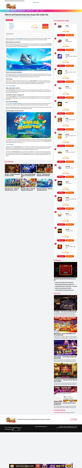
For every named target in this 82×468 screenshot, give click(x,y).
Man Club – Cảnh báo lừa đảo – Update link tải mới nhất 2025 (44, 175)
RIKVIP (67, 40)
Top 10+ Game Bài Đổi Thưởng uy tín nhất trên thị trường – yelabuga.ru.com (66, 427)
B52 (66, 70)
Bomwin (67, 181)
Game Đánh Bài (14, 10)
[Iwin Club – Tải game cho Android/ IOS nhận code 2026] (13, 168)
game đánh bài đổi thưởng (16, 103)
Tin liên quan (9, 161)
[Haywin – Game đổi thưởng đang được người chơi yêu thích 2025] (60, 26)
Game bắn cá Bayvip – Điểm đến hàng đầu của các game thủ (28, 189)
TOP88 (67, 150)
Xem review (70, 35)
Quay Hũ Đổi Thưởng (30, 10)
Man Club (67, 245)
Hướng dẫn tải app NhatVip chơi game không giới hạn (64, 282)
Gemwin (67, 86)
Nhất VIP (67, 134)
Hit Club (67, 213)
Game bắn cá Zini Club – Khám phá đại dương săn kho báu (44, 189)
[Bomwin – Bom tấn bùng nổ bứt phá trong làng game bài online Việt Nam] (60, 183)
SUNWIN (67, 197)
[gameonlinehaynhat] (10, 419)
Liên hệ (76, 426)
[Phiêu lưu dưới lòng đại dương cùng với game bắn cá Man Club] (12, 26)
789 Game (68, 54)
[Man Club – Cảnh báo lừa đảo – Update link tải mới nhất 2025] (45, 168)
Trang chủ (8, 10)
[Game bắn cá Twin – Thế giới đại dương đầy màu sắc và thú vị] (13, 183)
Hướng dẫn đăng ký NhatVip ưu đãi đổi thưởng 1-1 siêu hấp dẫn (66, 286)
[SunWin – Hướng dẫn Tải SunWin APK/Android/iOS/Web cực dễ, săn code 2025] (60, 199)
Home (6, 16)
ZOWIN (67, 118)
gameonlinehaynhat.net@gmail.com (42, 426)
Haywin (67, 25)
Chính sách (61, 426)
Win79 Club (68, 166)
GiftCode (37, 10)
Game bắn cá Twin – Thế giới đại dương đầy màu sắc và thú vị (12, 189)
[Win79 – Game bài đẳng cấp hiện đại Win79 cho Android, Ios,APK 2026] (29, 168)
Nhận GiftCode (33, 27)
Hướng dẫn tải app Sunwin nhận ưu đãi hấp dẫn (63, 288)
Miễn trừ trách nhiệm (70, 426)
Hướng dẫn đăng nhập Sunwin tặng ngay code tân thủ (64, 290)
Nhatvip (12, 144)
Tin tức (42, 10)
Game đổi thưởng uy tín (16, 427)
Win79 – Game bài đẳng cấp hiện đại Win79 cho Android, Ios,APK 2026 (28, 176)
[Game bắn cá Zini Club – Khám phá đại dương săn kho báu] (45, 183)
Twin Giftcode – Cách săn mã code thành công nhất (65, 311)
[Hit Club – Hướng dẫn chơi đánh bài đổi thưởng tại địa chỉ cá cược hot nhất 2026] (60, 215)
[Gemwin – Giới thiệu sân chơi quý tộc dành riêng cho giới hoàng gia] (60, 88)
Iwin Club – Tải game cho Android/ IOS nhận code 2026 (12, 175)
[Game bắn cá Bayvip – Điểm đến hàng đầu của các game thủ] (29, 183)
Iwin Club (67, 229)
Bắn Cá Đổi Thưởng (21, 10)
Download (46, 27)
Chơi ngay (46, 25)
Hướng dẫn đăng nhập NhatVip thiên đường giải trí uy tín (64, 284)
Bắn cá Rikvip (13, 85)
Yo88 (67, 102)
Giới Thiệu (65, 426)
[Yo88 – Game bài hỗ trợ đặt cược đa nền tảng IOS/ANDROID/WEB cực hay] (60, 104)
